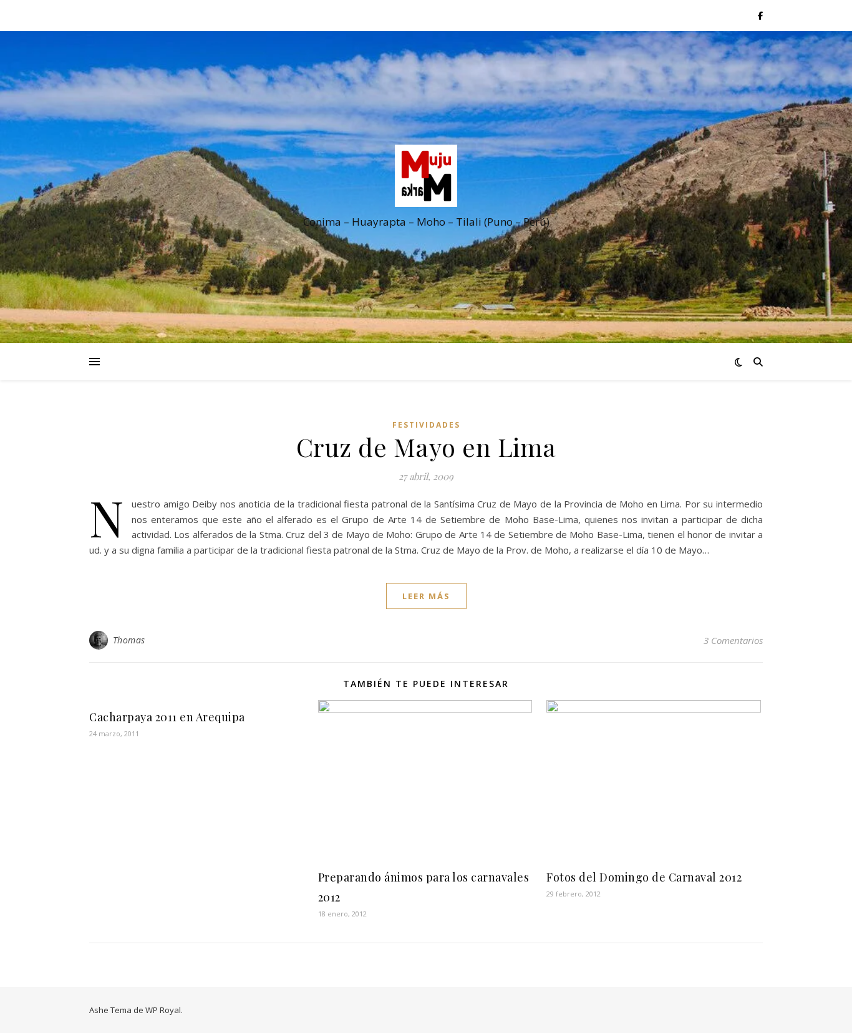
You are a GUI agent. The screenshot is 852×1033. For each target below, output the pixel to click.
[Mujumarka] (426, 176)
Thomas (129, 640)
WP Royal (163, 1010)
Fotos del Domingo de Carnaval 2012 (644, 877)
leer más (426, 596)
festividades (426, 425)
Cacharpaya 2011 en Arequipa (167, 716)
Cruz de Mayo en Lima (426, 446)
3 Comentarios (733, 640)
